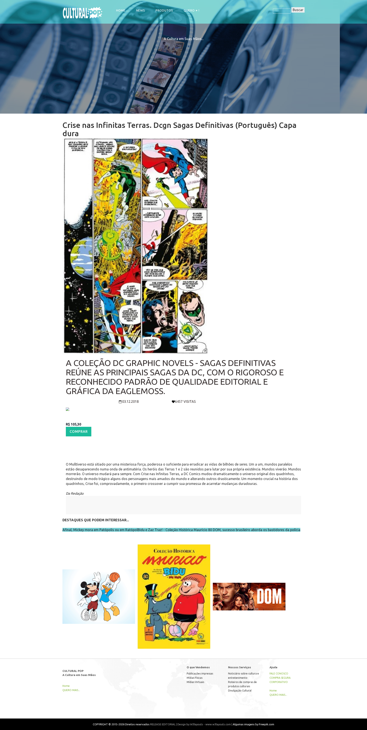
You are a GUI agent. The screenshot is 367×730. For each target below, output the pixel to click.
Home (121, 10)
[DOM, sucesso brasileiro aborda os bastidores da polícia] (249, 588)
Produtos (164, 10)
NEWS (140, 10)
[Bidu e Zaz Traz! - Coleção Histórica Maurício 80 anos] (174, 588)
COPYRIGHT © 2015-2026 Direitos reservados (121, 724)
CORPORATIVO (279, 682)
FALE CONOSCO (279, 673)
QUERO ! (191, 10)
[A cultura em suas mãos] (82, 12)
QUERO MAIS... (71, 690)
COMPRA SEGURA (280, 677)
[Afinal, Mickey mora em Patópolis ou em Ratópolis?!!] (98, 588)
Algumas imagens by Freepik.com (253, 724)
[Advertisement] (183, 71)
